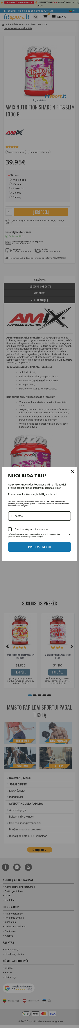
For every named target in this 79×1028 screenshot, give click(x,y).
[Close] (72, 471)
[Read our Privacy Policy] (69, 535)
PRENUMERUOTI (39, 547)
